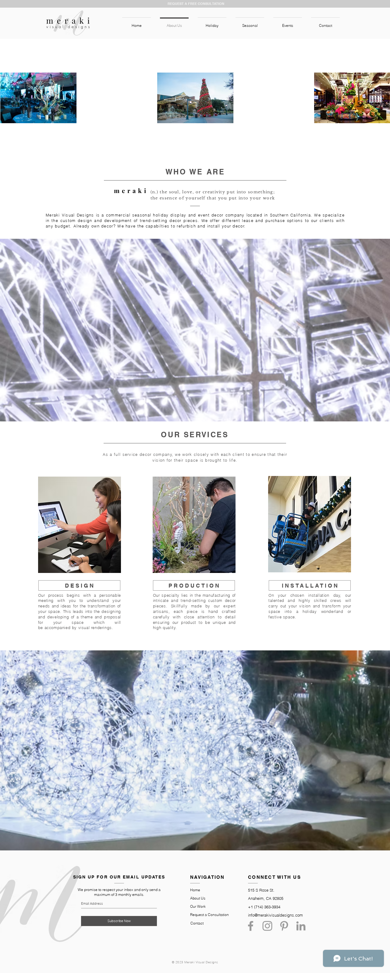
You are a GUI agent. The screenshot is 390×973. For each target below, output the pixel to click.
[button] (212, 22)
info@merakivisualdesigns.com (275, 915)
